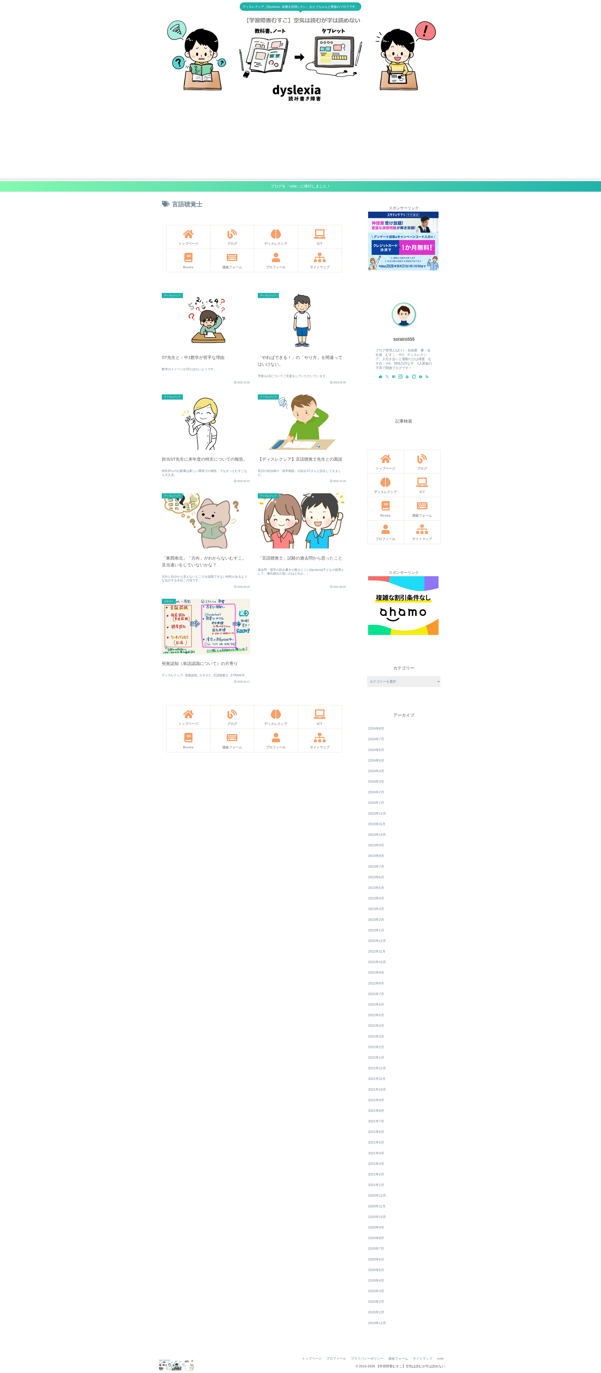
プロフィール (336, 1358)
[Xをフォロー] (387, 376)
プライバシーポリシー (367, 1358)
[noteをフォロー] (414, 376)
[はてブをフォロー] (394, 376)
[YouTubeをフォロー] (407, 376)
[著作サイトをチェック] (381, 376)
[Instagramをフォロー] (400, 376)
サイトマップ (422, 1358)
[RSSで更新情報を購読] (427, 376)
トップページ (312, 1358)
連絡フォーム (398, 1358)
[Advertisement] (300, 146)
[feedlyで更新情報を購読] (420, 376)
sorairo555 (404, 339)
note (440, 1358)
